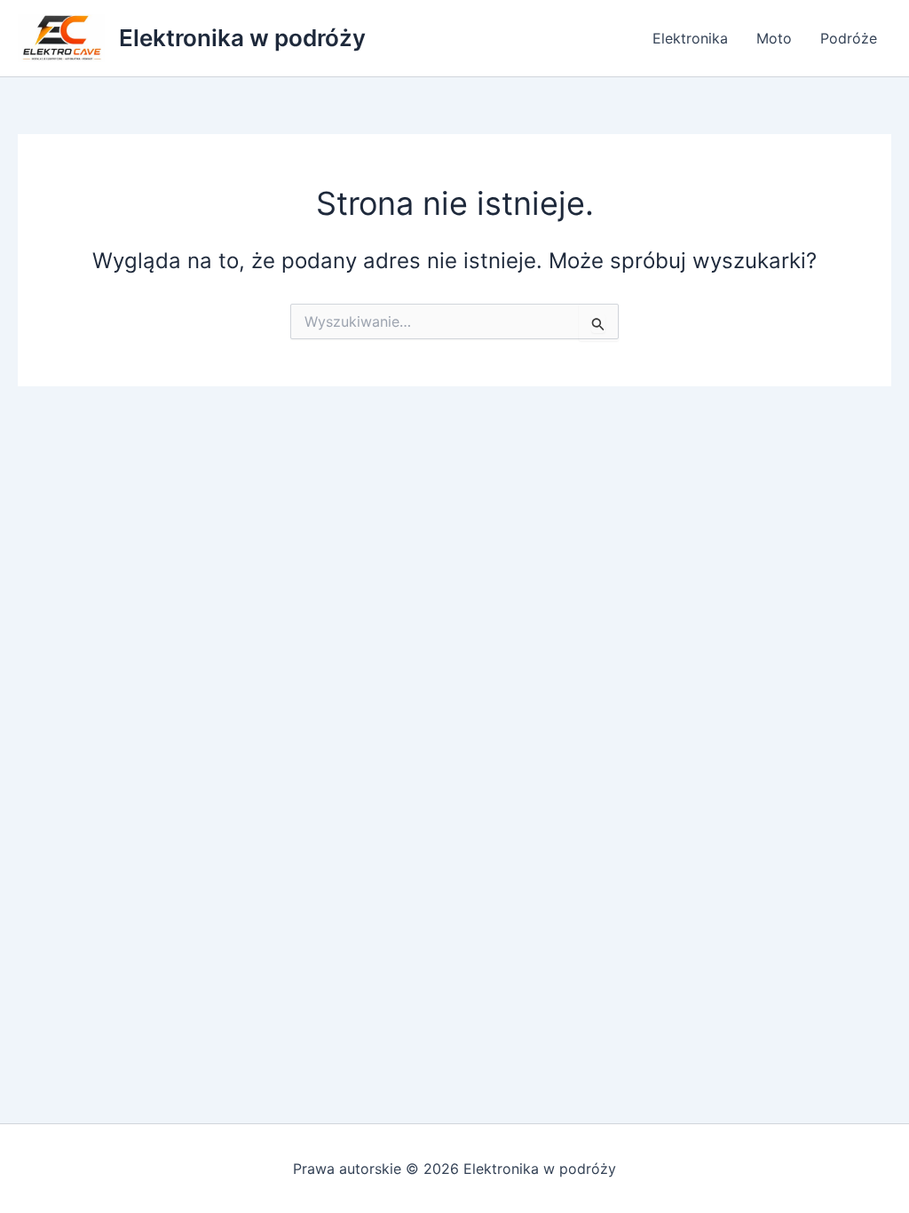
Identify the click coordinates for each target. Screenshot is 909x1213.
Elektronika (690, 38)
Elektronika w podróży (242, 38)
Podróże (848, 38)
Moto (774, 38)
